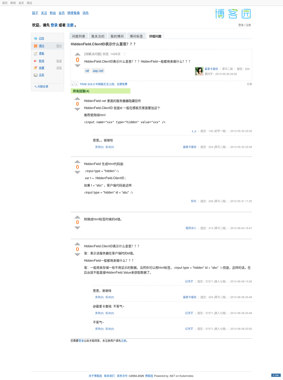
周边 (29, 3)
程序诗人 (191, 228)
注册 (70, 24)
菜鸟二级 (227, 69)
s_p (194, 131)
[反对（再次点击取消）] (77, 66)
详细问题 (155, 36)
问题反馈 (43, 86)
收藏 (41, 67)
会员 (21, 3)
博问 (41, 46)
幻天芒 (189, 281)
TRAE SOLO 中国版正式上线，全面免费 (103, 84)
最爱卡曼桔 (211, 69)
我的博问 (117, 36)
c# (87, 70)
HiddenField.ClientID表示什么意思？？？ (104, 43)
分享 (249, 84)
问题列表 (78, 36)
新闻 (13, 3)
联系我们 (109, 376)
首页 (5, 3)
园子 (35, 12)
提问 (59, 46)
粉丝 (53, 12)
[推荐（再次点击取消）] (77, 54)
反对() (109, 147)
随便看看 (73, 12)
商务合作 (122, 376)
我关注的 (98, 36)
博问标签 (136, 36)
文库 (41, 75)
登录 (54, 24)
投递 (59, 61)
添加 (59, 67)
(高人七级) (220, 281)
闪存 (41, 38)
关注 (44, 12)
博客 (41, 53)
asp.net (98, 70)
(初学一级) (220, 131)
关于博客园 (95, 376)
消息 (85, 12)
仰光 (193, 201)
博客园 (149, 376)
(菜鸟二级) (220, 147)
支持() (99, 147)
